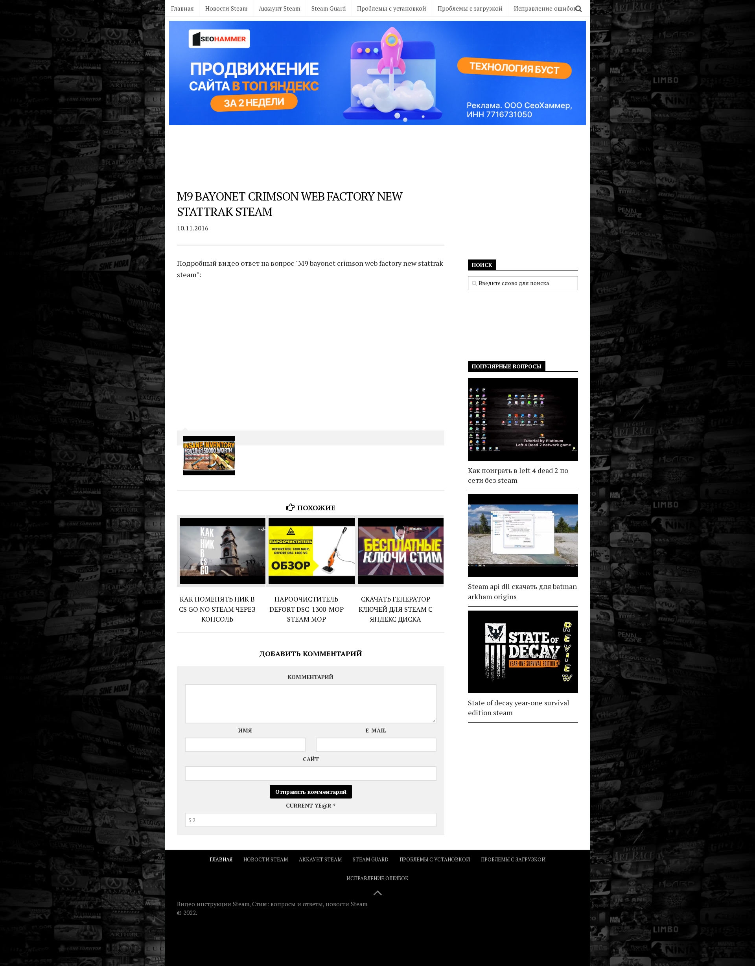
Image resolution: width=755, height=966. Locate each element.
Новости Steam (226, 8)
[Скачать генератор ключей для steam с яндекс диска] (399, 551)
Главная (182, 8)
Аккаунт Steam (279, 8)
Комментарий (310, 677)
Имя (245, 730)
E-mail (376, 730)
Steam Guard (328, 8)
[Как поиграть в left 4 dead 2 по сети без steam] (523, 419)
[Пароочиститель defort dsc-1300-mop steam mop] (310, 551)
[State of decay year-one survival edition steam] (523, 652)
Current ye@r (310, 805)
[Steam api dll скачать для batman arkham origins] (523, 535)
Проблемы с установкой (391, 8)
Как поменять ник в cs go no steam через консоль (217, 609)
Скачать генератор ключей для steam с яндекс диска (396, 609)
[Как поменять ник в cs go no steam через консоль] (221, 551)
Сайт (311, 759)
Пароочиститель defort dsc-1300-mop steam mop (306, 609)
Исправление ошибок (545, 8)
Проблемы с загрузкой (470, 8)
